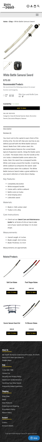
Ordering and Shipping (10, 406)
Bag (35, 6)
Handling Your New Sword (11, 383)
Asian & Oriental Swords (17, 116)
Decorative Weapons (14, 118)
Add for (12, 95)
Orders (4, 422)
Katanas (23, 118)
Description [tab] (7, 129)
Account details (7, 426)
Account (31, 6)
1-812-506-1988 (7, 370)
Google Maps (7, 360)
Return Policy (7, 413)
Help (28, 6)
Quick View (12, 278)
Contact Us (6, 373)
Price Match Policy (8, 409)
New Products (7, 403)
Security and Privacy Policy (11, 376)
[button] (38, 6)
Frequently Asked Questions (12, 386)
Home (5, 21)
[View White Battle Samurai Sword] (7, 65)
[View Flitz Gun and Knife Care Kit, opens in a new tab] (22, 96)
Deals (27, 116)
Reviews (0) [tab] (7, 133)
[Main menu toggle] (37, 14)
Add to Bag (21, 108)
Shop (11, 21)
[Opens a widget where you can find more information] (34, 438)
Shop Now (5, 396)
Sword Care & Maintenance (12, 380)
